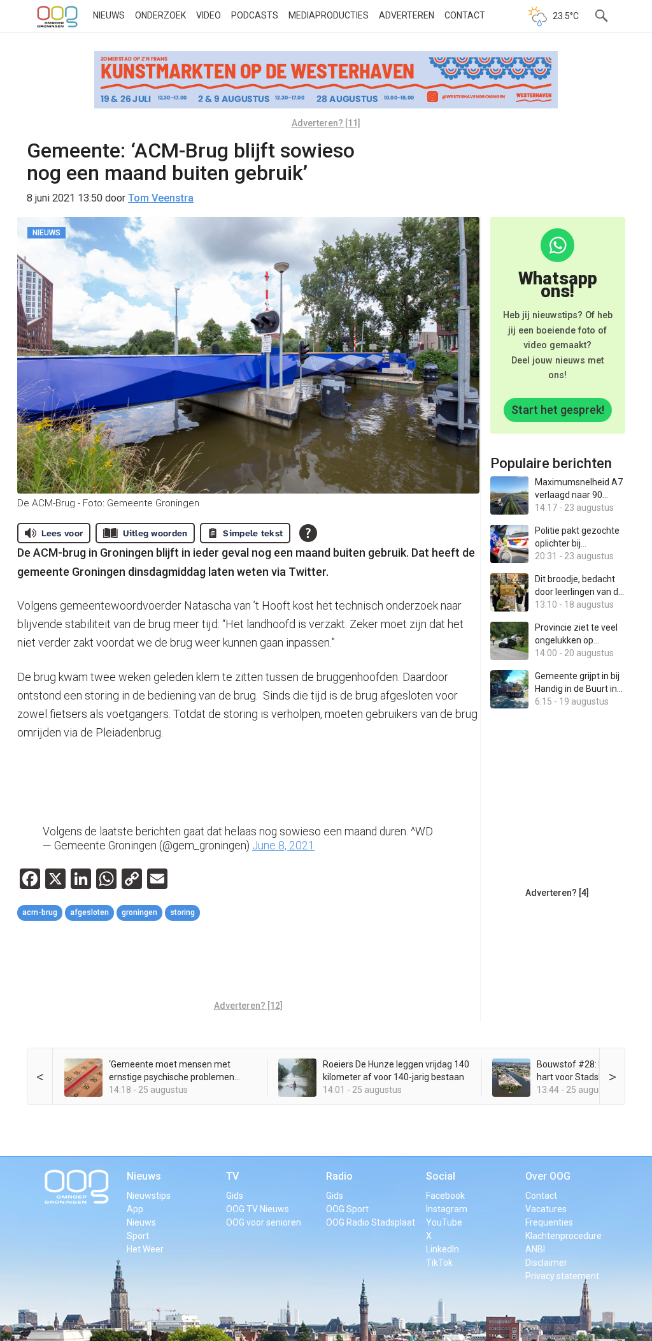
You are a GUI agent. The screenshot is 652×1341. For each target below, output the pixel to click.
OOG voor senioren (263, 1222)
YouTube (444, 1222)
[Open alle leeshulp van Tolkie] (308, 533)
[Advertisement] (249, 962)
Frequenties (549, 1222)
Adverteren (406, 15)
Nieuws (109, 15)
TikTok (439, 1262)
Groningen (139, 912)
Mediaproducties (328, 15)
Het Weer (145, 1249)
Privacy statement (562, 1276)
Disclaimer (546, 1262)
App (135, 1209)
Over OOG (547, 1176)
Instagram (446, 1209)
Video (208, 15)
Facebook (445, 1196)
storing (182, 912)
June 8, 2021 (283, 845)
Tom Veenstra (161, 198)
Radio (339, 1176)
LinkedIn (442, 1249)
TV (232, 1176)
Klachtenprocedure (563, 1236)
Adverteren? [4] (557, 893)
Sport (138, 1236)
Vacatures (546, 1209)
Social (440, 1176)
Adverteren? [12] (248, 1005)
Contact (464, 15)
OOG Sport (347, 1209)
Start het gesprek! (557, 409)
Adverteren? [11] (326, 123)
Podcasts (254, 15)
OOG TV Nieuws (257, 1209)
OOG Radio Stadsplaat (370, 1222)
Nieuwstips (149, 1196)
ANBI (535, 1249)
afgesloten (89, 912)
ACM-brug (39, 912)
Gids (234, 1196)
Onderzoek (160, 15)
